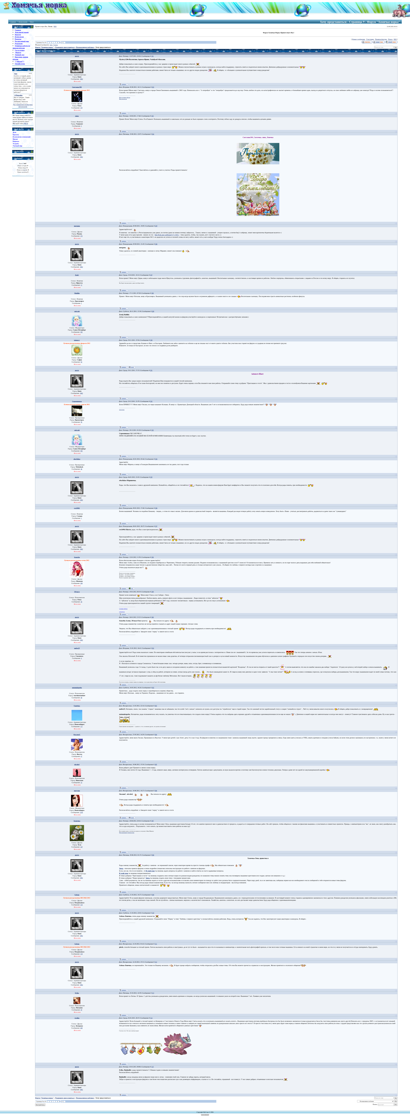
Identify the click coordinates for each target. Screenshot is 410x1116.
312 (156, 962)
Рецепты (18, 39)
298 (152, 557)
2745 (81, 812)
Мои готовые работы (124, 97)
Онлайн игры (20, 64)
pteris (51, 45)
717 (81, 726)
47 (81, 756)
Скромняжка (77, 401)
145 (81, 847)
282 (153, 87)
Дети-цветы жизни (22, 32)
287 (151, 275)
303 (156, 706)
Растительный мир (22, 41)
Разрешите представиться (64, 47)
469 (81, 1028)
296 (156, 508)
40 (81, 698)
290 (151, 340)
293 (152, 430)
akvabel (76, 764)
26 (81, 602)
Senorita (77, 557)
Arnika (77, 1018)
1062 (81, 79)
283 (152, 116)
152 (81, 236)
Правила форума (381, 39)
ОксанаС (76, 734)
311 (156, 944)
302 (81, 332)
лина (77, 116)
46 (81, 469)
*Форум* (18, 52)
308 (153, 855)
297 (156, 526)
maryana (77, 790)
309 (153, 895)
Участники (370, 39)
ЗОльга (77, 592)
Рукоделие (19, 43)
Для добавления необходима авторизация (23, 106)
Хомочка (77, 821)
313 (153, 993)
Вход (32, 22)
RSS (55, 26)
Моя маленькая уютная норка (126, 832)
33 (81, 782)
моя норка (121, 409)
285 (156, 226)
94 (81, 362)
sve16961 (77, 508)
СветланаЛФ (77, 87)
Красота (18, 34)
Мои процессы (123, 99)
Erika (77, 993)
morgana (77, 226)
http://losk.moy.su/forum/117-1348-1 (167, 235)
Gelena (77, 895)
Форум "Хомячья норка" (44, 47)
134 (81, 905)
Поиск (390, 39)
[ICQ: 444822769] (131, 588)
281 (152, 56)
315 (152, 1067)
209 (81, 583)
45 (81, 1010)
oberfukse (77, 459)
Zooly (77, 275)
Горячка (55, 45)
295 (151, 477)
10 (62, 42)
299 (152, 592)
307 (152, 821)
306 (156, 791)
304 (156, 735)
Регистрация (23, 22)
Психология (19, 37)
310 (153, 913)
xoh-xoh (77, 311)
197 (81, 108)
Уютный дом (19, 55)
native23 (77, 648)
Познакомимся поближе (85, 47)
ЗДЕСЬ (25, 123)
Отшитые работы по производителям (21, 47)
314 (151, 1018)
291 (151, 370)
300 (152, 617)
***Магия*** (19, 61)
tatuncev (77, 340)
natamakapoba (77, 687)
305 (156, 764)
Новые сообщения (358, 39)
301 (153, 648)
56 (81, 422)
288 (152, 293)
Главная (13, 22)
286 (156, 244)
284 (153, 134)
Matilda (77, 293)
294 (156, 459)
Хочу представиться (103, 47)
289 (153, 311)
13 (81, 285)
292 (151, 401)
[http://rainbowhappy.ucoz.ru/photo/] (258, 164)
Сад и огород (20, 50)
